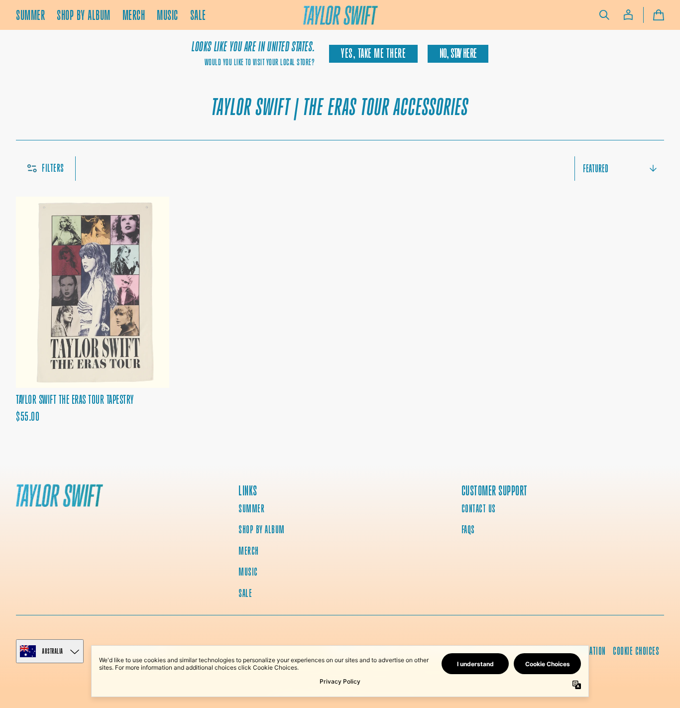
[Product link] (92, 310)
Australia (52, 651)
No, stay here (458, 53)
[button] (604, 15)
